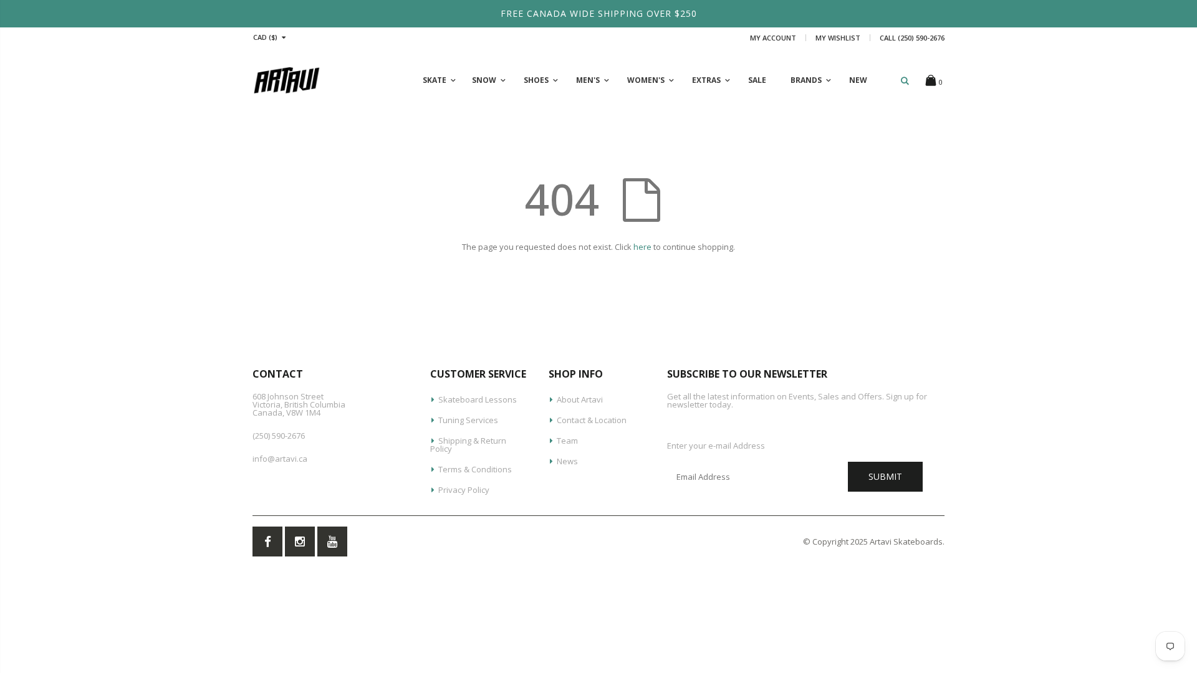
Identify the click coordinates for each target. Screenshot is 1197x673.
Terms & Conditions (475, 469)
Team (567, 440)
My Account (773, 37)
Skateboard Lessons (477, 399)
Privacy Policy (463, 489)
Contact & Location (592, 420)
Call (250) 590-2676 (912, 37)
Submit (885, 476)
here (642, 246)
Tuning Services (468, 420)
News (567, 461)
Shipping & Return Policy (468, 444)
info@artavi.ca (279, 458)
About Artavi (580, 399)
